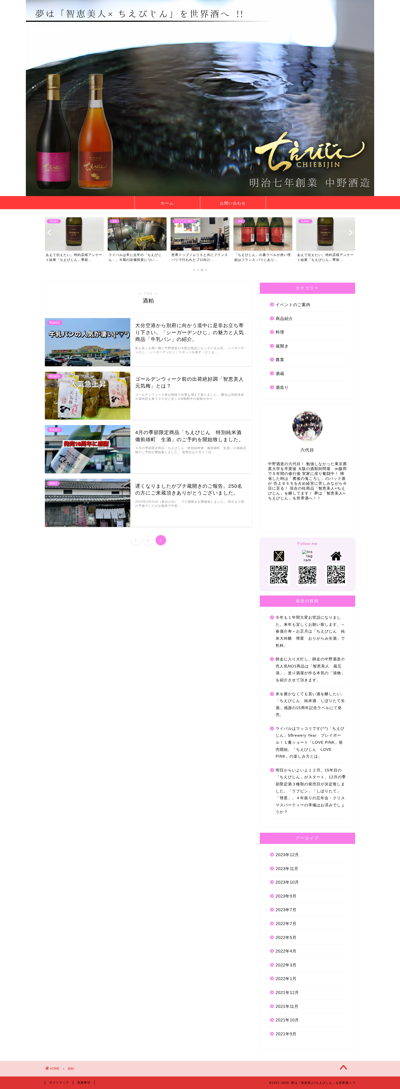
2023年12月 (287, 854)
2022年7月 (286, 923)
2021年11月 (287, 1006)
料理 (280, 332)
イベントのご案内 (293, 304)
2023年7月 (286, 909)
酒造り (282, 387)
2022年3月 (286, 965)
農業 (280, 359)
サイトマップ (59, 1082)
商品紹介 (284, 318)
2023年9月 (286, 896)
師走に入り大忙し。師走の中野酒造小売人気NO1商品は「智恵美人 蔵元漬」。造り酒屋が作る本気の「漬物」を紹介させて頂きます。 (310, 669)
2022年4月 (286, 951)
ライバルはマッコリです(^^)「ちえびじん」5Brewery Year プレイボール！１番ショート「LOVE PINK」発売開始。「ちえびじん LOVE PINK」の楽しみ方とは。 (310, 742)
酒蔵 (280, 373)
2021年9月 (286, 1034)
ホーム (167, 203)
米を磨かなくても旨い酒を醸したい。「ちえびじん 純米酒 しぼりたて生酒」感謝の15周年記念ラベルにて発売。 (310, 704)
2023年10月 (287, 882)
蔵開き (282, 346)
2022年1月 (286, 978)
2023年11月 (287, 868)
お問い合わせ (233, 203)
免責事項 (83, 1082)
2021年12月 (287, 992)
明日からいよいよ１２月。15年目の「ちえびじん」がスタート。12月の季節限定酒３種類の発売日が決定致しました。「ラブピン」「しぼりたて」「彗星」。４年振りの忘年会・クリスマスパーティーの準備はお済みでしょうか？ (311, 791)
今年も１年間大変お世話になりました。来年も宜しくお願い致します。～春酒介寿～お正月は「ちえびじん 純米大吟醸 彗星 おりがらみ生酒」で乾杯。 (310, 631)
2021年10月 (287, 1020)
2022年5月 (286, 937)
